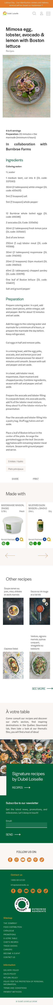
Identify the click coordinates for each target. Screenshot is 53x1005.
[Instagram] (16, 860)
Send (9, 834)
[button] (10, 555)
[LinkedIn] (29, 860)
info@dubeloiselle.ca (20, 885)
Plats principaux (15, 468)
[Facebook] (10, 860)
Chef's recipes (11, 942)
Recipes (10, 51)
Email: (9, 820)
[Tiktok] (41, 860)
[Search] (34, 13)
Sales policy (10, 973)
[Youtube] (22, 860)
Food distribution (13, 927)
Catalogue (9, 930)
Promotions (10, 934)
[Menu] (48, 13)
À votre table (10, 938)
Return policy (11, 977)
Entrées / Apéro (15, 461)
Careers (8, 949)
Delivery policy (11, 970)
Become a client (12, 953)
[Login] (41, 13)
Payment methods (13, 991)
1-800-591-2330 (18, 880)
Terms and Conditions (15, 988)
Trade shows (10, 945)
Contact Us (9, 957)
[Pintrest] (35, 860)
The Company (10, 923)
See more (38, 689)
